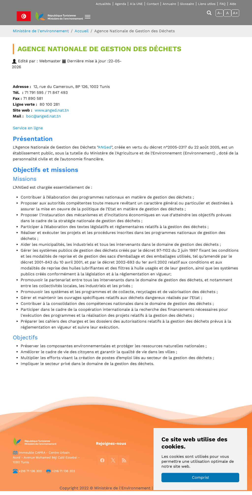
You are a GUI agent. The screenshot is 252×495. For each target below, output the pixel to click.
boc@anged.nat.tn (43, 116)
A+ (235, 13)
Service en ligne (28, 128)
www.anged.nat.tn (52, 110)
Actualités (103, 4)
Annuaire (169, 4)
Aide (233, 4)
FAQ (223, 4)
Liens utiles (207, 4)
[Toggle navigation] (87, 17)
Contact (153, 4)
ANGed (104, 147)
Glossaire (187, 4)
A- (219, 13)
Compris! (200, 477)
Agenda (120, 4)
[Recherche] (209, 15)
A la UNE (136, 4)
